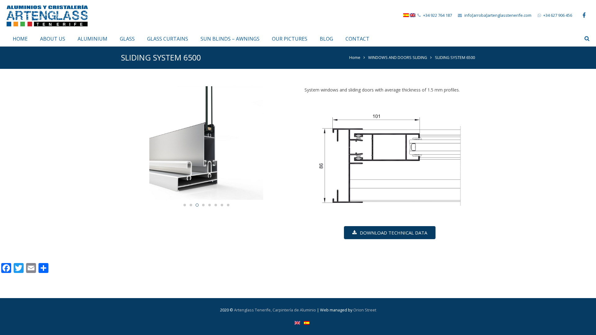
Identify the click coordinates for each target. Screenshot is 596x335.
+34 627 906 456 (557, 15)
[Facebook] (583, 15)
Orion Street (364, 310)
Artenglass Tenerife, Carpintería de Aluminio (275, 310)
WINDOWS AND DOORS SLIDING (397, 57)
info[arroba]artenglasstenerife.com (497, 15)
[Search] (587, 39)
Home (354, 57)
